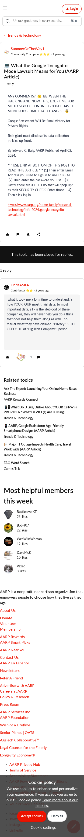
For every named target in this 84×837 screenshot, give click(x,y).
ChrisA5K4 (20, 285)
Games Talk (12, 469)
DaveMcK (24, 552)
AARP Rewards (12, 637)
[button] (5, 10)
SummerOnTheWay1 (27, 49)
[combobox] (42, 21)
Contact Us (9, 657)
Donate (6, 618)
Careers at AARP (13, 691)
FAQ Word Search (17, 463)
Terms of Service (22, 770)
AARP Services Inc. (15, 712)
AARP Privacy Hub (24, 765)
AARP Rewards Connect (21, 399)
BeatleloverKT (27, 512)
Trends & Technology (24, 35)
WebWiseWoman (29, 539)
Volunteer (8, 624)
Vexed (21, 566)
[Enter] (7, 21)
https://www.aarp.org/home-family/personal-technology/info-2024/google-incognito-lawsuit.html (40, 210)
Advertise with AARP (17, 686)
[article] (42, 322)
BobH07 (23, 525)
